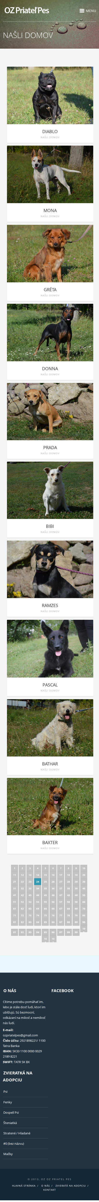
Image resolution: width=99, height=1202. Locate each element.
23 (30, 881)
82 (22, 922)
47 (60, 895)
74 (37, 915)
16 (53, 875)
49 (76, 895)
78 (68, 915)
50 (83, 895)
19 (76, 875)
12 (22, 875)
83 (30, 922)
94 (37, 932)
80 (83, 915)
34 (37, 888)
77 (60, 915)
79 (76, 915)
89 (76, 922)
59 (76, 902)
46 (53, 895)
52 (22, 902)
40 (83, 888)
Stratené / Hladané (16, 1133)
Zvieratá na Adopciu (71, 1185)
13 (30, 875)
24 (37, 881)
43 (30, 895)
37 (60, 888)
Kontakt (49, 1189)
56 (53, 902)
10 (83, 868)
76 (53, 915)
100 (83, 929)
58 (68, 902)
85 (45, 922)
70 (83, 908)
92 (22, 932)
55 (45, 902)
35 (45, 888)
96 (53, 932)
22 (22, 881)
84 (37, 922)
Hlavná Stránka (24, 1185)
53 (30, 902)
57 (60, 902)
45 (45, 895)
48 (68, 895)
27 (60, 881)
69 (76, 908)
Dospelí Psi (11, 1112)
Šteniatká (10, 1123)
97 (60, 932)
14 (37, 875)
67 (60, 908)
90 (83, 922)
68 (68, 908)
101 (45, 939)
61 (14, 908)
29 (76, 881)
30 (83, 881)
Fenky (7, 1102)
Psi (5, 1091)
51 (14, 902)
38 (68, 888)
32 (22, 888)
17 (60, 875)
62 (22, 908)
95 (45, 932)
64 (37, 908)
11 (14, 875)
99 (76, 932)
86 (53, 922)
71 (14, 915)
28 (68, 881)
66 (53, 908)
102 (53, 939)
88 (68, 922)
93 (30, 932)
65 (45, 908)
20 (83, 875)
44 (37, 895)
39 (76, 888)
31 (14, 888)
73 (30, 915)
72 (22, 915)
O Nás (45, 1185)
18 (68, 875)
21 (14, 881)
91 (14, 932)
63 (30, 908)
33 (30, 888)
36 (53, 888)
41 (14, 895)
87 (60, 922)
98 (68, 932)
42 (22, 895)
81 (14, 922)
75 (45, 915)
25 (45, 881)
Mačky (8, 1154)
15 (45, 875)
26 (53, 881)
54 (37, 902)
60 (83, 902)
